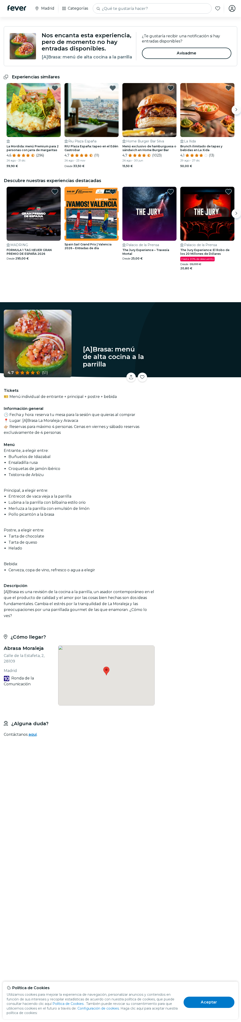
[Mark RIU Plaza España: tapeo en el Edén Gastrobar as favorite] (113, 88)
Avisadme (186, 53)
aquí (32, 734)
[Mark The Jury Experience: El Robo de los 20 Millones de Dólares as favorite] (228, 192)
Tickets (199, 379)
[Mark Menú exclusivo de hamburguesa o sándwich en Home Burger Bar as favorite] (171, 88)
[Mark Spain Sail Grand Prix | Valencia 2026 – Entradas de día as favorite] (113, 192)
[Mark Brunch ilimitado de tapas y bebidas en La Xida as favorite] (228, 88)
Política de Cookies (68, 1004)
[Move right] (236, 109)
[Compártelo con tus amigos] (131, 377)
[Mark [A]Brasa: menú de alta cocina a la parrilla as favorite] (142, 377)
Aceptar (209, 1002)
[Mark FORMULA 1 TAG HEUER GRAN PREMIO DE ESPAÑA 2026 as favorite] (55, 192)
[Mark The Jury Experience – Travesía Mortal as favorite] (171, 192)
